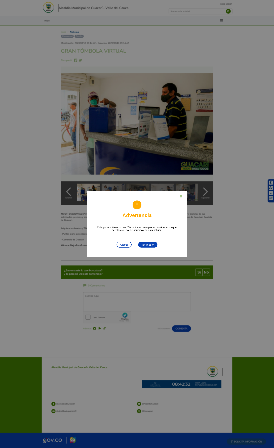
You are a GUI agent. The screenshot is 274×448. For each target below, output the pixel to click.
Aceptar (124, 244)
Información (148, 244)
